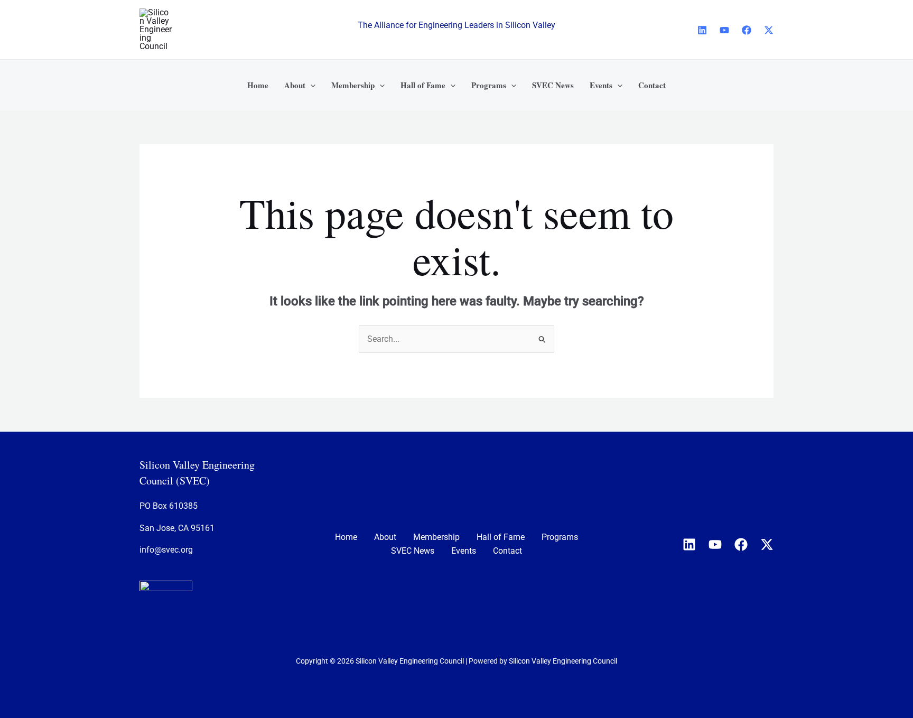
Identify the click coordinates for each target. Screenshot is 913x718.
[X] (769, 30)
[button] (310, 85)
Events (463, 551)
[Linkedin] (702, 30)
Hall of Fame (501, 537)
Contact (507, 551)
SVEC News (412, 551)
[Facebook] (746, 30)
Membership (436, 537)
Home (346, 537)
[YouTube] (724, 30)
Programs (560, 537)
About (385, 537)
